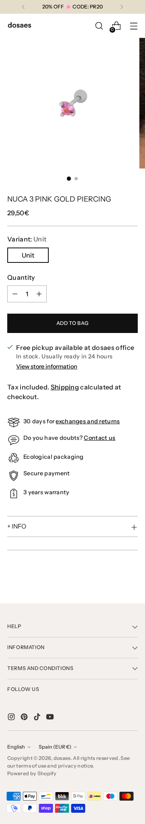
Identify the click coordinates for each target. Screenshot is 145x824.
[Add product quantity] (39, 294)
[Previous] (23, 7)
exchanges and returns (88, 421)
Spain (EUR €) (55, 747)
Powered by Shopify (32, 773)
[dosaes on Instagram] (12, 718)
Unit (28, 255)
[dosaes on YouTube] (51, 718)
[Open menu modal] (133, 26)
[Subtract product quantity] (15, 294)
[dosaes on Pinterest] (25, 718)
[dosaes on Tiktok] (38, 718)
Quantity (21, 277)
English (16, 747)
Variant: (26, 239)
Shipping (65, 387)
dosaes (62, 758)
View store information (46, 366)
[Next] (121, 7)
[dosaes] (19, 26)
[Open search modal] (99, 26)
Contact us (99, 437)
